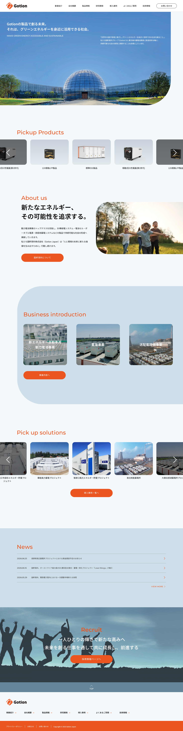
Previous (8, 153)
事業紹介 (58, 5)
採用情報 (146, 5)
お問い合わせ (166, 5)
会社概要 (72, 5)
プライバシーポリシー (14, 726)
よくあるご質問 (129, 5)
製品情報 (86, 5)
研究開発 (99, 5)
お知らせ (30, 726)
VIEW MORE (157, 586)
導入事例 (113, 5)
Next (175, 153)
